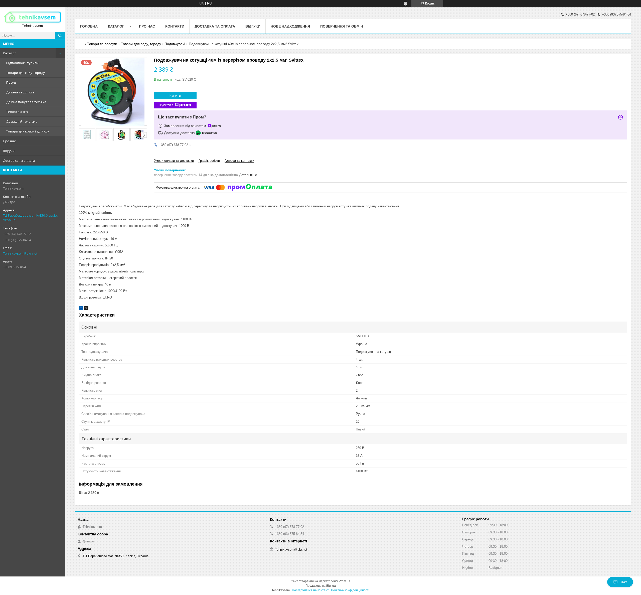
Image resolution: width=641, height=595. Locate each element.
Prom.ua (344, 581)
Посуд (11, 82)
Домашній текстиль (22, 121)
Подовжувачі (175, 44)
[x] (86, 309)
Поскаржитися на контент (310, 590)
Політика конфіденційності (350, 590)
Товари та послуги (102, 44)
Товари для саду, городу (25, 72)
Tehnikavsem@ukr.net (20, 253)
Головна (89, 26)
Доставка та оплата (19, 160)
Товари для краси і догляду (27, 131)
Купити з (166, 105)
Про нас (9, 141)
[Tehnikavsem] (32, 17)
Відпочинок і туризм (22, 63)
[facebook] (81, 309)
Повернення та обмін (341, 26)
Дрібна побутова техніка (26, 102)
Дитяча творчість (20, 92)
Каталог (9, 53)
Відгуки (9, 150)
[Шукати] (60, 35)
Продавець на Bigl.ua (320, 585)
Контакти (174, 26)
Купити (175, 95)
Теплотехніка (17, 111)
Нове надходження (290, 26)
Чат (624, 582)
